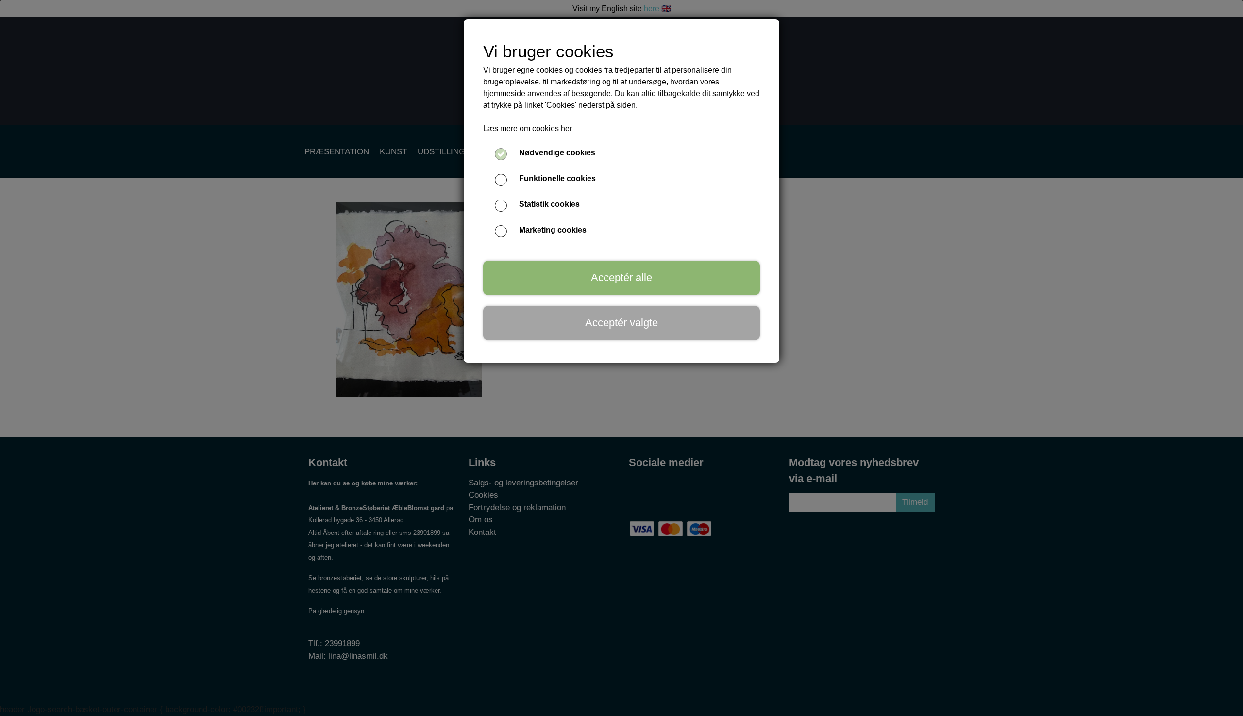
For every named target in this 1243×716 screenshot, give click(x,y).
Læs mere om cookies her (527, 128)
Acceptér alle (621, 277)
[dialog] (621, 358)
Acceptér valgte (621, 322)
